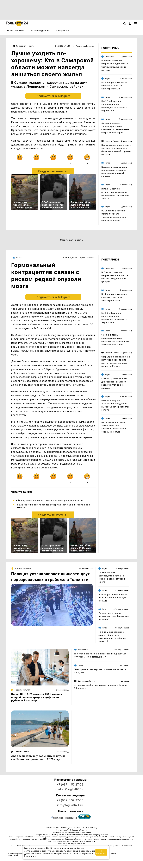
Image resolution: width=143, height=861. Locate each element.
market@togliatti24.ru (70, 789)
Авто (104, 609)
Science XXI (44, 328)
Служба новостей (86, 258)
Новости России (112, 141)
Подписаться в (53, 96)
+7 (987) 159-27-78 (70, 784)
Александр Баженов (85, 46)
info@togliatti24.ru (70, 805)
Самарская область (25, 46)
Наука (107, 78)
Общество (109, 56)
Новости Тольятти (23, 568)
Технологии (83, 650)
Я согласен (101, 852)
